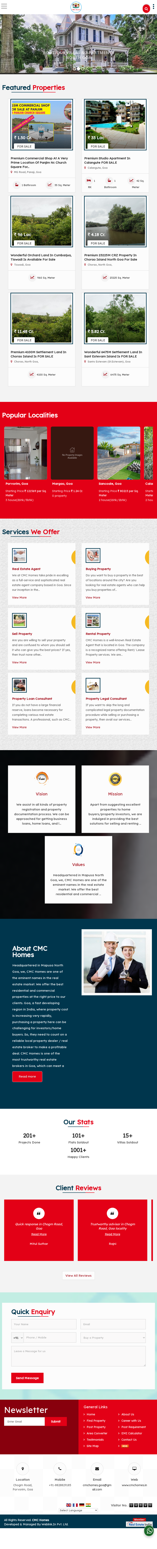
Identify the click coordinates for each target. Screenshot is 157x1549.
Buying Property (98, 569)
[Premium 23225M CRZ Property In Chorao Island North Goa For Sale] (115, 221)
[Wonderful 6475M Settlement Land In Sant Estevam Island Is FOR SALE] (115, 318)
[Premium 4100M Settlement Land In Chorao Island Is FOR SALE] (41, 318)
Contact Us (129, 1439)
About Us (127, 1414)
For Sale (24, 146)
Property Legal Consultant (106, 699)
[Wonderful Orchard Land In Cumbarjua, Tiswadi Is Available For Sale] (41, 221)
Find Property (96, 1421)
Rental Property (98, 634)
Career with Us (131, 1421)
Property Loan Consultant (32, 699)
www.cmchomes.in (134, 1485)
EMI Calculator (131, 1433)
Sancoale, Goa (63, 484)
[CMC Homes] (76, 7)
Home (91, 1414)
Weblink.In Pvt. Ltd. (54, 1524)
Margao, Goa (16, 484)
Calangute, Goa (111, 484)
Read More (39, 1234)
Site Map (93, 1446)
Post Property (96, 1427)
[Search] (146, 8)
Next (147, 466)
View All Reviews (78, 1275)
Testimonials (95, 1439)
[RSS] (125, 1446)
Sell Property (22, 634)
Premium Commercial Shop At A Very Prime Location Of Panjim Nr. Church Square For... (39, 162)
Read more (27, 1076)
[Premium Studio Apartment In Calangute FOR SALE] (115, 125)
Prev (9, 466)
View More (19, 597)
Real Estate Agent (26, 569)
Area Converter (97, 1433)
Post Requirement (133, 1427)
